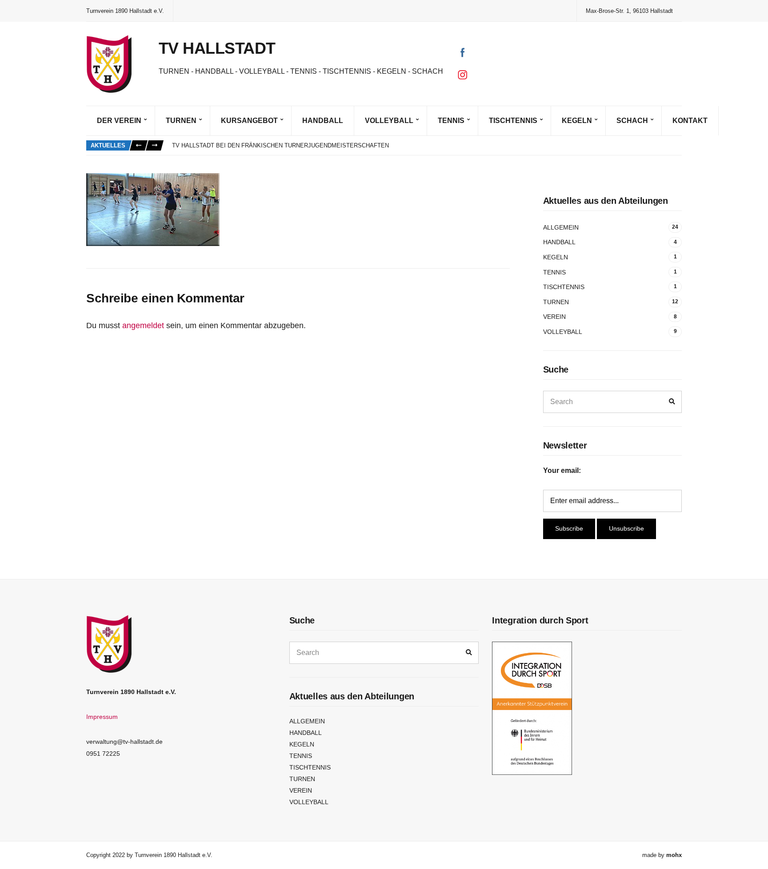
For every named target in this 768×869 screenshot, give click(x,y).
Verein (554, 316)
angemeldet (143, 325)
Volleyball (389, 120)
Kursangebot (249, 120)
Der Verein (119, 120)
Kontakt (690, 120)
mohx (674, 855)
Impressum (102, 716)
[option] (427, 146)
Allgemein (561, 227)
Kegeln (577, 120)
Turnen (181, 120)
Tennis (451, 120)
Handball (322, 120)
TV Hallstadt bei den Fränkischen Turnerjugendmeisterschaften (280, 145)
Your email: (562, 470)
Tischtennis (513, 120)
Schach (632, 120)
